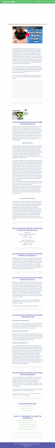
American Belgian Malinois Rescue (27, 406)
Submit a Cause (37, 443)
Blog (46, 1)
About (16, 443)
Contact (19, 443)
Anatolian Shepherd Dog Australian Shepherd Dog (27, 420)
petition (40, 138)
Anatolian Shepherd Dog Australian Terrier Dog (27, 422)
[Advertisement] (27, 13)
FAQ (22, 443)
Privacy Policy (27, 443)
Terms (32, 443)
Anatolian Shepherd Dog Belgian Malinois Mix (27, 426)
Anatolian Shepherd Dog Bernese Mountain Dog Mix (27, 428)
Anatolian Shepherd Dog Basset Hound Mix (27, 424)
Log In (49, 1)
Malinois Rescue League (27, 410)
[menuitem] (39, 2)
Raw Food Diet (27, 393)
